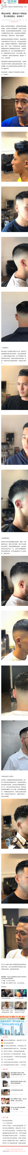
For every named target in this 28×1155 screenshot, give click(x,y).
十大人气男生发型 (8, 1059)
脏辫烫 (11, 978)
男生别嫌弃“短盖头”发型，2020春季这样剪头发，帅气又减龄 (18, 1074)
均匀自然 (22, 976)
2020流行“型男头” (10, 980)
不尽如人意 (9, 976)
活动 (22, 1149)
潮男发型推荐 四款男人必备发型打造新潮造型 (18, 1082)
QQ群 (16, 1149)
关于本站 (7, 1149)
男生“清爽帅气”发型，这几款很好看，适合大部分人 (18, 1099)
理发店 (5, 978)
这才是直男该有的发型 (17, 1090)
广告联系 (12, 1149)
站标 (19, 1149)
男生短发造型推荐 (8, 1043)
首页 (2, 5)
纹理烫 (8, 978)
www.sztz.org (21, 1151)
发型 (5, 5)
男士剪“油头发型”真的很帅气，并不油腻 (18, 1108)
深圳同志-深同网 (13, 1151)
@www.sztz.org (14, 21)
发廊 (13, 976)
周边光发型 (17, 976)
